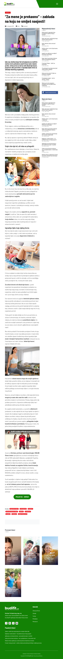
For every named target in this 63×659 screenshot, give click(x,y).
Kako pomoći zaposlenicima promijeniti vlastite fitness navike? (48, 33)
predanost (27, 511)
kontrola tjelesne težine (11, 511)
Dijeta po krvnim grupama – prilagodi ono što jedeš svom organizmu (49, 84)
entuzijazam (23, 509)
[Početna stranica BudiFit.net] (16, 608)
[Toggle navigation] (57, 3)
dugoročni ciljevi (14, 509)
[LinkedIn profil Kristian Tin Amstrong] (10, 623)
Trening (34, 616)
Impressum (25, 653)
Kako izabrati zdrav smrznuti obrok (48, 44)
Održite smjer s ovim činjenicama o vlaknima (49, 49)
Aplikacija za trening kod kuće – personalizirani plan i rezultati (49, 144)
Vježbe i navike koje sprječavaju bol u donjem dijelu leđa (49, 134)
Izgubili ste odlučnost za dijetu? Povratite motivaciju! (49, 54)
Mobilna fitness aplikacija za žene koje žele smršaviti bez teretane (50, 155)
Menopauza (35, 621)
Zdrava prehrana (36, 610)
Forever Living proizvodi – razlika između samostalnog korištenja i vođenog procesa (23, 643)
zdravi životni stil (23, 514)
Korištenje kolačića (37, 653)
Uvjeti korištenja (30, 653)
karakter (30, 509)
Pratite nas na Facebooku (51, 92)
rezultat (8, 514)
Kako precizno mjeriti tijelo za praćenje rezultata (49, 74)
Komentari (25, 26)
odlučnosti (33, 409)
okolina (21, 511)
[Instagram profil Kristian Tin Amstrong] (13, 623)
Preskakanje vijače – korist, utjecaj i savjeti (48, 79)
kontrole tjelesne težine (31, 298)
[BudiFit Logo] (9, 4)
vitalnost (14, 514)
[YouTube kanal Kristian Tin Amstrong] (17, 623)
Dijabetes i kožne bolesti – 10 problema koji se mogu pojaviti (49, 139)
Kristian (13, 453)
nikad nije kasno (29, 341)
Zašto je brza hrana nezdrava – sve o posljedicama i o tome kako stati (50, 149)
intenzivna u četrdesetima (26, 128)
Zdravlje (34, 613)
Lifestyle (8, 12)
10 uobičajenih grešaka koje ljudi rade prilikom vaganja (49, 69)
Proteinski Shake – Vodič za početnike (48, 64)
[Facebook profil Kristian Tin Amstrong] (6, 623)
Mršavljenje (35, 619)
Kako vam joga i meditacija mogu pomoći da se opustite (50, 39)
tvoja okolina (9, 219)
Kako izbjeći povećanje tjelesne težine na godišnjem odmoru (49, 59)
